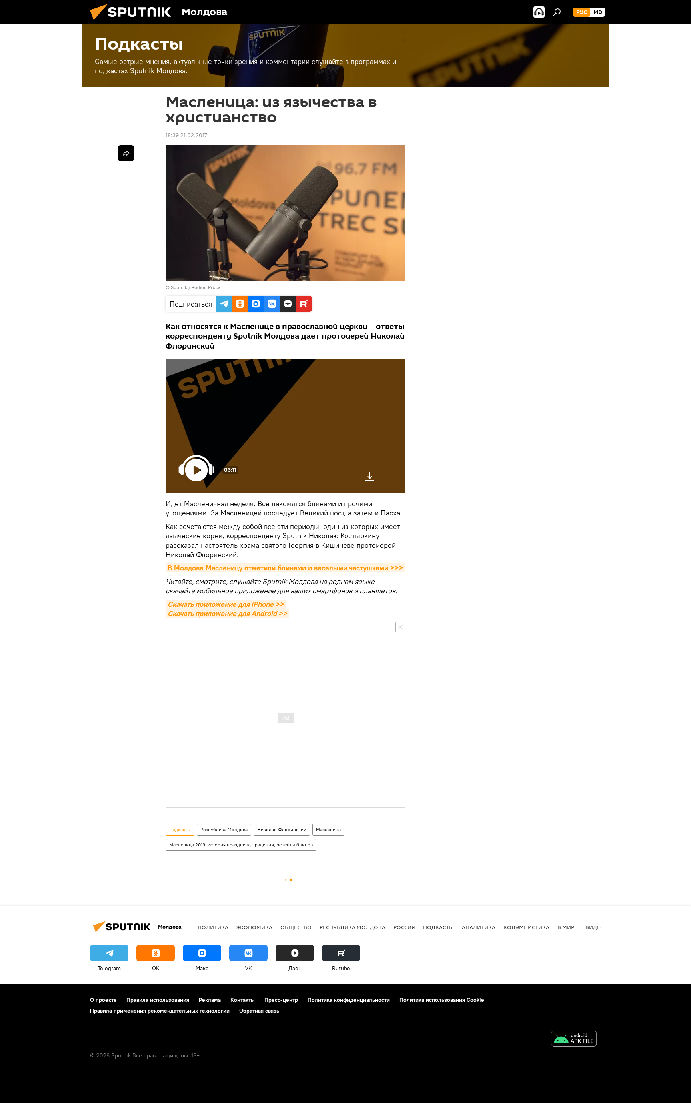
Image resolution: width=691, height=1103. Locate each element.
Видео (595, 927)
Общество (296, 927)
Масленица (328, 829)
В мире (567, 927)
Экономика (254, 927)
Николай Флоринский (281, 829)
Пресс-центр (281, 999)
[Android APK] (574, 1040)
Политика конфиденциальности (349, 999)
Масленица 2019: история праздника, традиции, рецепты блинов (241, 845)
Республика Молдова (224, 829)
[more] (126, 153)
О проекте (103, 999)
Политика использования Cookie (441, 999)
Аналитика (478, 927)
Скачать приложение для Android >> (227, 613)
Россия (404, 927)
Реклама (210, 999)
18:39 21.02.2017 (186, 135)
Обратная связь (259, 1010)
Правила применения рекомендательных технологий (160, 1010)
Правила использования (157, 999)
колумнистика (526, 927)
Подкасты (180, 829)
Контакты (242, 999)
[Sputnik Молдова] (134, 22)
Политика (213, 927)
